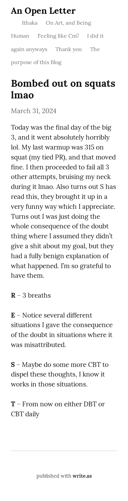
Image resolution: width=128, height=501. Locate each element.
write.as (82, 476)
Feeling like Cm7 (58, 35)
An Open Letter (43, 10)
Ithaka (30, 22)
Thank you (68, 49)
